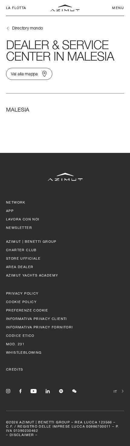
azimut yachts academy (32, 275)
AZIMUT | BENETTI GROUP (31, 241)
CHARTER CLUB (21, 250)
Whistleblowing (24, 352)
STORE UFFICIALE (23, 258)
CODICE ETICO (20, 335)
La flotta (16, 8)
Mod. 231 (15, 344)
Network (15, 202)
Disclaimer (22, 435)
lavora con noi (23, 219)
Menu (118, 8)
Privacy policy (22, 293)
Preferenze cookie (27, 310)
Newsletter (19, 227)
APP (10, 211)
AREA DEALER (19, 267)
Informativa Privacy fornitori (39, 327)
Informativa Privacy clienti (36, 319)
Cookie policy (21, 302)
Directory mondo (27, 27)
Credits (14, 369)
